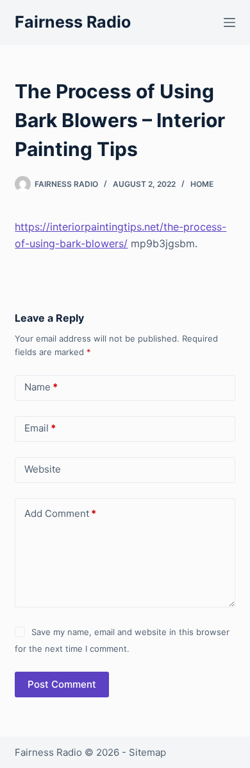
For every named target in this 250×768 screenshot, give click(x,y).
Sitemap (147, 752)
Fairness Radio (73, 21)
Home (201, 184)
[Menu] (229, 22)
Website (42, 469)
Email (40, 428)
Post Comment (62, 684)
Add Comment (60, 513)
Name (41, 387)
